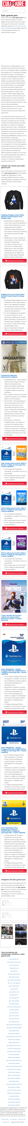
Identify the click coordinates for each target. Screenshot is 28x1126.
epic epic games (17, 26)
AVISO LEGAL (22, 1119)
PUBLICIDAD (5, 1119)
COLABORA (13, 1119)
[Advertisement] (14, 49)
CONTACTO (6, 1122)
